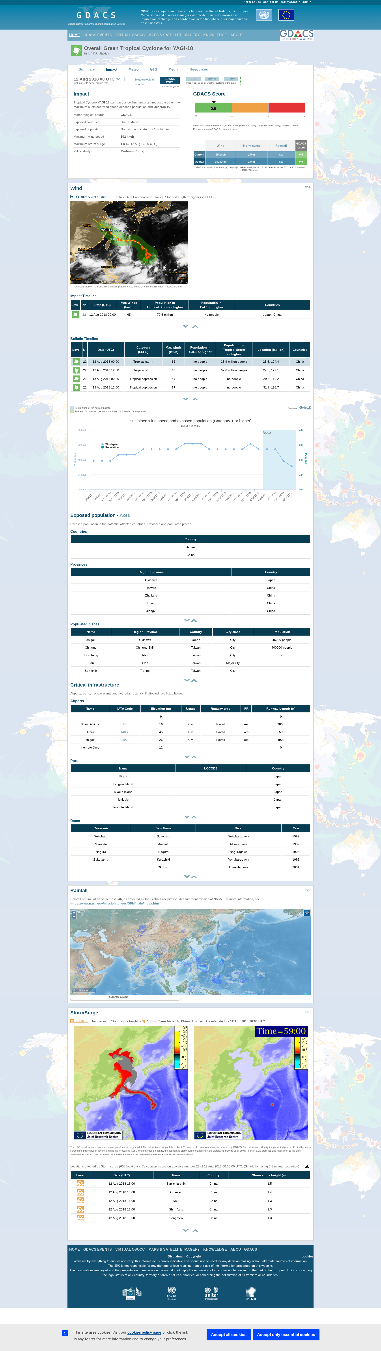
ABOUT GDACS (243, 1249)
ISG (125, 739)
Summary (87, 69)
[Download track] (309, 408)
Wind (220, 145)
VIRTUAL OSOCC (130, 35)
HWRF (212, 79)
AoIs (125, 515)
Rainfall (281, 145)
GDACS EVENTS (97, 35)
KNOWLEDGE (215, 35)
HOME (74, 35)
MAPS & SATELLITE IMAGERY (174, 35)
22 (84, 314)
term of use (253, 2)
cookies (308, 1256)
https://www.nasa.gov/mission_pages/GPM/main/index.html (115, 903)
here (234, 129)
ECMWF (231, 79)
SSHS (211, 197)
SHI (124, 724)
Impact (111, 69)
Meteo (134, 69)
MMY (125, 732)
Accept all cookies (229, 1334)
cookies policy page (144, 1332)
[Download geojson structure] (305, 408)
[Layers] (307, 912)
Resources (199, 69)
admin (307, 2)
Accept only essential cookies (286, 1334)
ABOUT (236, 35)
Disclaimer (175, 1256)
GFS (193, 79)
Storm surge (251, 145)
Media (173, 69)
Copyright (193, 1256)
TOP (307, 187)
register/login (290, 2)
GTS (153, 69)
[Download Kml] (301, 408)
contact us (271, 2)
